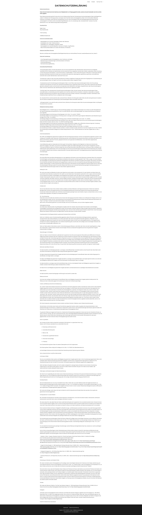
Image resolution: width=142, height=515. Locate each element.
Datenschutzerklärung (74, 507)
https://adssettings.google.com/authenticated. (80, 486)
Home (88, 1)
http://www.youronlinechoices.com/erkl (79, 313)
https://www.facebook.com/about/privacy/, (58, 439)
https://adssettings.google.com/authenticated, (68, 446)
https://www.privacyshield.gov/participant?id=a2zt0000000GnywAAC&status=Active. (83, 442)
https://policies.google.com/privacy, (47, 446)
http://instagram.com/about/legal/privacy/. (51, 452)
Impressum (65, 507)
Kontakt (93, 1)
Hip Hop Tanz (99, 1)
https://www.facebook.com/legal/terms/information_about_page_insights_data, (59, 440)
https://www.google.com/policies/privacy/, (58, 486)
